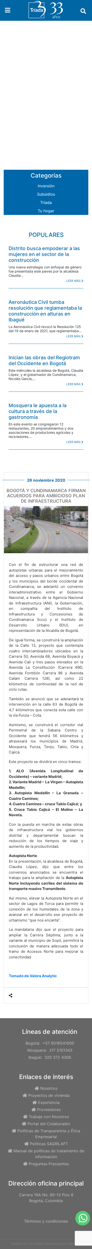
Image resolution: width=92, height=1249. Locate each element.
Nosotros (48, 1088)
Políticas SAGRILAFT (49, 1143)
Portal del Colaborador (48, 1123)
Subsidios (46, 194)
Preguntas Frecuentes (49, 1163)
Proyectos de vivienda (49, 1095)
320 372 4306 (57, 1057)
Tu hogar (46, 210)
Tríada (46, 202)
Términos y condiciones (46, 1221)
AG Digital (35, 1243)
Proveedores (49, 1109)
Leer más (73, 281)
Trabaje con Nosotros (49, 1116)
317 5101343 (60, 1050)
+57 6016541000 (58, 1043)
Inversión (46, 185)
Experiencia (49, 1102)
